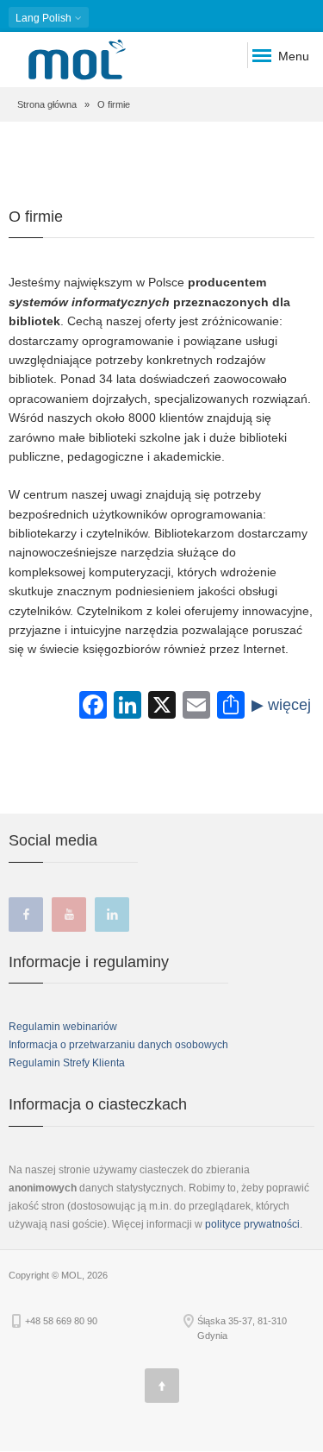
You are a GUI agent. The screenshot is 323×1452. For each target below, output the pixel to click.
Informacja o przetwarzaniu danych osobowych (118, 1045)
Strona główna (47, 104)
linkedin (112, 914)
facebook (26, 914)
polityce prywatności (252, 1224)
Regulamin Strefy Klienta (67, 1063)
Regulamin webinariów (63, 1027)
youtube (69, 914)
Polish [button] (45, 18)
